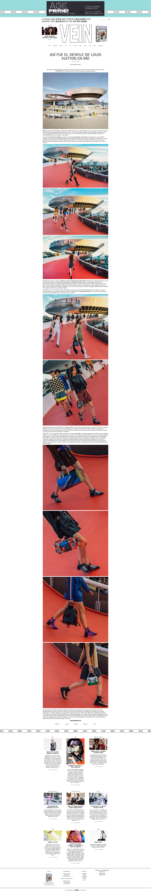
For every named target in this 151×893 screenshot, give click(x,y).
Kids (90, 45)
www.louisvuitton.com (75, 720)
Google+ (2, 892)
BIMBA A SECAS (53, 842)
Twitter (84, 875)
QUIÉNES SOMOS (66, 873)
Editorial (55, 45)
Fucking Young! (66, 881)
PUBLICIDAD (66, 875)
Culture (75, 45)
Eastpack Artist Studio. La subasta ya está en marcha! (75, 846)
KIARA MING (98, 842)
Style (50, 45)
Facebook (84, 873)
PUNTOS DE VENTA (67, 876)
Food (80, 45)
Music (85, 45)
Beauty (61, 45)
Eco (66, 45)
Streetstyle (97, 737)
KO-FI (84, 880)
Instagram (100, 45)
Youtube (84, 877)
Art (70, 45)
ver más (101, 766)
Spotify (84, 879)
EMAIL (94, 724)
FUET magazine (66, 882)
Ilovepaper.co (66, 883)
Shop (95, 45)
